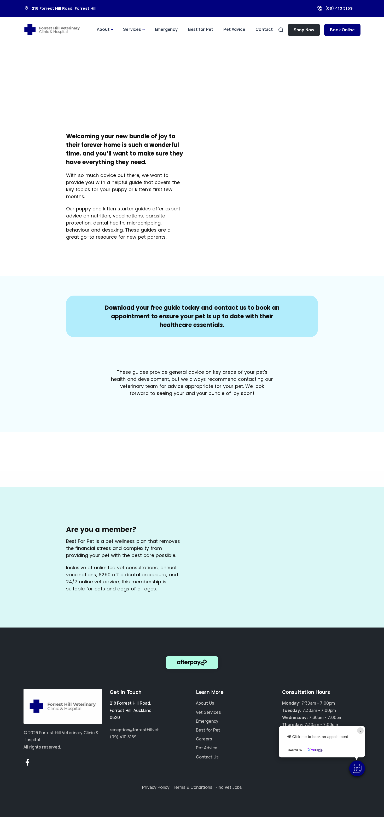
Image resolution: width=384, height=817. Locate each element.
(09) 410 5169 (339, 8)
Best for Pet (200, 29)
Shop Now (304, 30)
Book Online (342, 30)
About (103, 29)
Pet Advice (234, 29)
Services (132, 29)
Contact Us (207, 757)
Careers (204, 739)
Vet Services (208, 712)
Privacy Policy (156, 787)
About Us (205, 703)
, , (131, 710)
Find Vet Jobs (229, 787)
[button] (357, 768)
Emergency (166, 29)
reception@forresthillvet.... (136, 730)
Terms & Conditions (192, 787)
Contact (264, 29)
